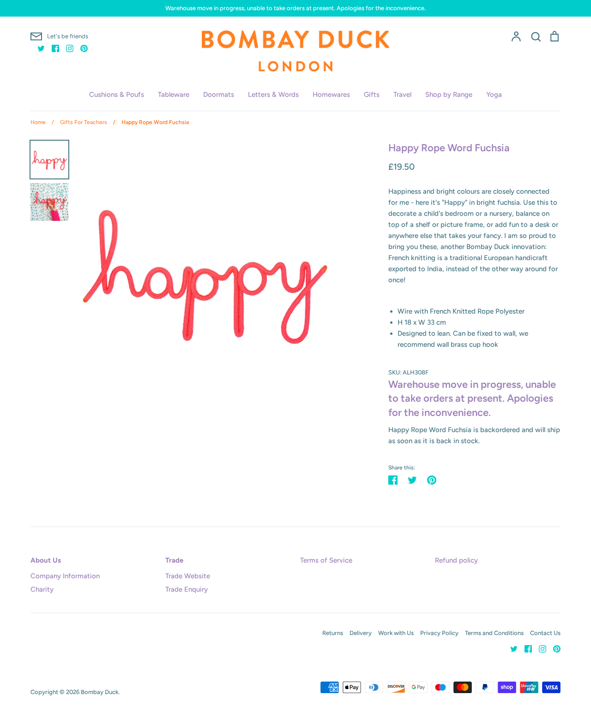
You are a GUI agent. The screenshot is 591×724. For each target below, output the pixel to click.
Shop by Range (448, 94)
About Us (45, 560)
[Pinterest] (80, 48)
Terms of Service (326, 560)
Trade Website (187, 576)
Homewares (331, 94)
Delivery (361, 632)
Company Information (65, 576)
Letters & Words (273, 94)
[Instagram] (66, 48)
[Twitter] (37, 48)
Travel (402, 94)
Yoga (494, 94)
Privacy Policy (439, 632)
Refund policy (456, 560)
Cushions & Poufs (116, 94)
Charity (42, 589)
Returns (332, 632)
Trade (174, 560)
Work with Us (396, 632)
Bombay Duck (99, 691)
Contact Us (545, 632)
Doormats (218, 94)
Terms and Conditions (494, 632)
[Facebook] (52, 48)
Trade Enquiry (186, 589)
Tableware (173, 94)
